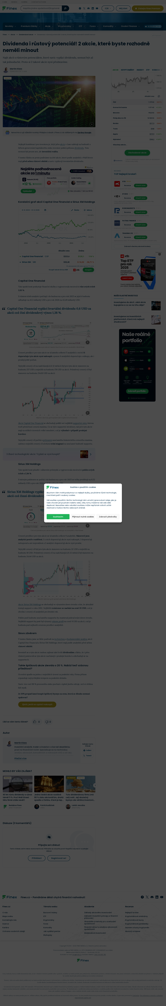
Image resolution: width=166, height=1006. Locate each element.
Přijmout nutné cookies (83, 516)
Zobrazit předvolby (108, 516)
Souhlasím (58, 516)
